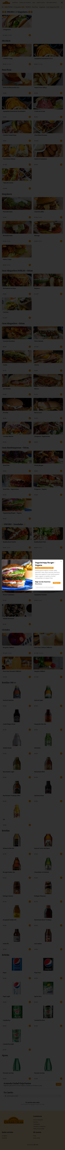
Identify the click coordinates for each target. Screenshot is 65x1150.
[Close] (61, 561)
